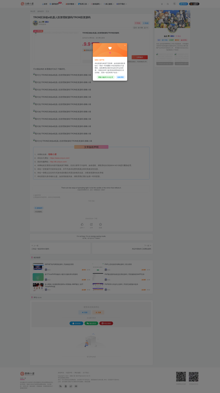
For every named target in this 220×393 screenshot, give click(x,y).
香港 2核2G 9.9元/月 (105, 77)
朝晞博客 (120, 77)
